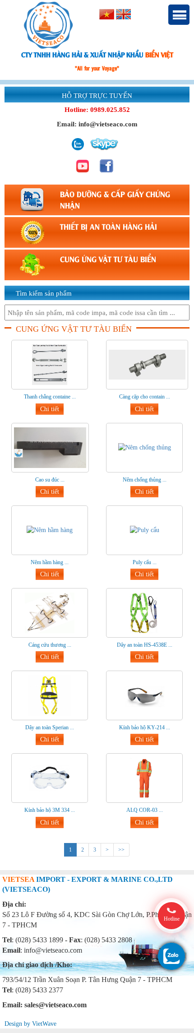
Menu (178, 15)
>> (121, 850)
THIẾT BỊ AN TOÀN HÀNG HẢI (108, 226)
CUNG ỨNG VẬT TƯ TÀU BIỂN (108, 259)
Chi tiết (49, 409)
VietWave (44, 1023)
